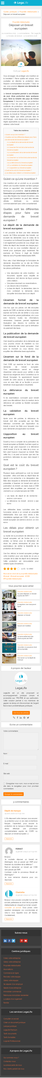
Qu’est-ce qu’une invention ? (15, 134)
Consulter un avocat (11, 1019)
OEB (28, 576)
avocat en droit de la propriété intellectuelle (21, 574)
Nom (5, 754)
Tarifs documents (10, 1034)
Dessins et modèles (24, 626)
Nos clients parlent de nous (14, 1069)
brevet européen (18, 576)
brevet (7, 576)
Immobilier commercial (12, 992)
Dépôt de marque (13, 811)
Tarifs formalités (9, 1037)
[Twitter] (13, 940)
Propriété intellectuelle (28, 12)
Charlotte (20, 892)
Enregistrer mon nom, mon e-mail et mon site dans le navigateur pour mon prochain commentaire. (21, 786)
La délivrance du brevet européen (20, 163)
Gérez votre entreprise (12, 962)
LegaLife (37, 33)
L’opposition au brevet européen (19, 168)
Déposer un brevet (23, 615)
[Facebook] (9, 940)
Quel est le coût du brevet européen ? (18, 170)
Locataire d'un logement (13, 999)
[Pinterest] (21, 940)
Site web (6, 773)
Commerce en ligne (11, 973)
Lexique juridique (10, 1026)
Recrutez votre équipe (12, 977)
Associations (8, 969)
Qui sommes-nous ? (11, 1058)
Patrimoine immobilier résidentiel (16, 995)
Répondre (9, 839)
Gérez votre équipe (11, 980)
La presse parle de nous (13, 1065)
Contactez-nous (10, 1061)
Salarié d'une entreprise (12, 988)
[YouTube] (25, 940)
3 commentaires (23, 33)
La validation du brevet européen (19, 165)
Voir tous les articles (21, 713)
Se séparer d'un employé (13, 984)
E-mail (6, 764)
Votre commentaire (10, 731)
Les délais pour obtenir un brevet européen (20, 173)
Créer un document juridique (14, 1022)
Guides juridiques (10, 12)
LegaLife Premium (10, 1030)
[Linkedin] (5, 940)
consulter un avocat (13, 908)
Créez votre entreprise (12, 958)
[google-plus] (17, 940)
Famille (6, 1003)
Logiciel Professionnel (12, 1041)
